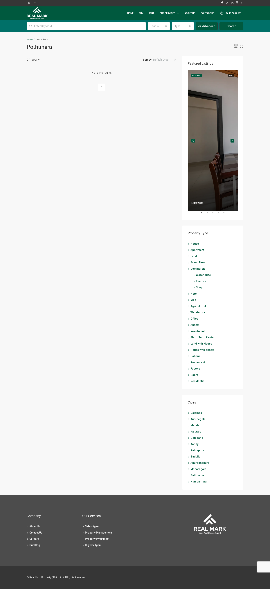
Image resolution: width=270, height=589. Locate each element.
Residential (197, 381)
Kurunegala (198, 419)
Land (193, 256)
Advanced (208, 26)
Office (194, 318)
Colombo (196, 413)
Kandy (194, 444)
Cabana (195, 356)
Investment (197, 331)
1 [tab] (204, 214)
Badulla (195, 456)
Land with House (201, 343)
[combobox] (159, 26)
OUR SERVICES (167, 13)
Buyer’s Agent (93, 545)
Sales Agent (92, 526)
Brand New (197, 262)
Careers (34, 538)
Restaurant (197, 362)
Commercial (198, 268)
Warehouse (203, 275)
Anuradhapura (199, 462)
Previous (193, 141)
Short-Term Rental (202, 337)
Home (130, 13)
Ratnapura (197, 450)
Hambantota (198, 481)
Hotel (193, 293)
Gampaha (196, 438)
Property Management (98, 532)
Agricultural (198, 306)
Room (194, 375)
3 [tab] (215, 214)
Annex (194, 325)
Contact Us (207, 13)
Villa (193, 300)
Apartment (197, 250)
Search (231, 26)
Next (232, 141)
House (194, 243)
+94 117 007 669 (233, 13)
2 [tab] (209, 214)
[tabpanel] (213, 140)
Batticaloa (197, 475)
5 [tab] (226, 214)
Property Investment (97, 538)
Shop (199, 287)
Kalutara (195, 431)
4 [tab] (220, 214)
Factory (201, 281)
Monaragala (198, 469)
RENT (151, 13)
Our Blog (34, 545)
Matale (194, 425)
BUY (141, 13)
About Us (189, 13)
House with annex (202, 350)
